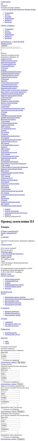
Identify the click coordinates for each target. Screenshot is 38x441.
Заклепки (8, 288)
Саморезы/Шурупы (11, 281)
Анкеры (7, 283)
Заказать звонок (30, 9)
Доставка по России (12, 326)
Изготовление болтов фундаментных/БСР (19, 299)
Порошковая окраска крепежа (15, 297)
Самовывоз (9, 322)
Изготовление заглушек (13, 304)
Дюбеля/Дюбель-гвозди (13, 286)
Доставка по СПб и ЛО (13, 324)
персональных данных (8, 362)
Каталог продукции (7, 276)
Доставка (8, 16)
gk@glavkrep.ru (19, 9)
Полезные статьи (11, 333)
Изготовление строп (12, 301)
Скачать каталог (6, 59)
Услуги (7, 15)
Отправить (21, 411)
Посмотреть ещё (6, 292)
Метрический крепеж (12, 279)
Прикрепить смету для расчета (11, 407)
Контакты (8, 22)
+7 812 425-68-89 (6, 254)
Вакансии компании (12, 311)
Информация (9, 18)
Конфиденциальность (12, 313)
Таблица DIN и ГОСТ (12, 334)
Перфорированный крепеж (14, 285)
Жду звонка (21, 362)
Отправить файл (6, 252)
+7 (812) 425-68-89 (7, 9)
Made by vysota (6, 274)
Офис (7, 341)
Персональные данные (13, 315)
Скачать (20, 384)
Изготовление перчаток (13, 303)
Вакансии (8, 20)
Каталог (4, 45)
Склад (7, 343)
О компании (9, 13)
